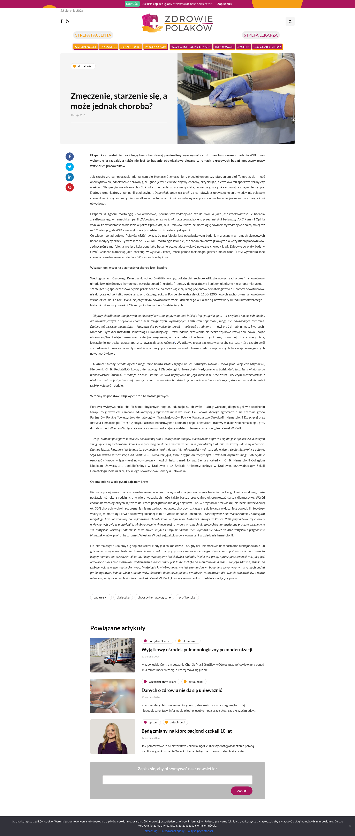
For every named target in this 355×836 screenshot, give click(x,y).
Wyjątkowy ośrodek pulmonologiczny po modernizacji (197, 649)
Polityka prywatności (200, 831)
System (243, 46)
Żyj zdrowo (131, 46)
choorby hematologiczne (154, 597)
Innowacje (224, 46)
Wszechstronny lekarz (191, 46)
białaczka (123, 597)
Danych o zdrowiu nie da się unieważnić (182, 690)
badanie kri (100, 597)
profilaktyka (187, 597)
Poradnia (108, 46)
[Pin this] (70, 187)
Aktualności (85, 46)
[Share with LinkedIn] (70, 177)
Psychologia (155, 46)
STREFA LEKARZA (261, 34)
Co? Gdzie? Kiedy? (267, 46)
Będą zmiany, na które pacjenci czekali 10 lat (187, 731)
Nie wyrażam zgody (171, 831)
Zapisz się (224, 4)
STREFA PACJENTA (93, 34)
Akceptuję (150, 831)
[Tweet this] (70, 167)
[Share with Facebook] (70, 156)
